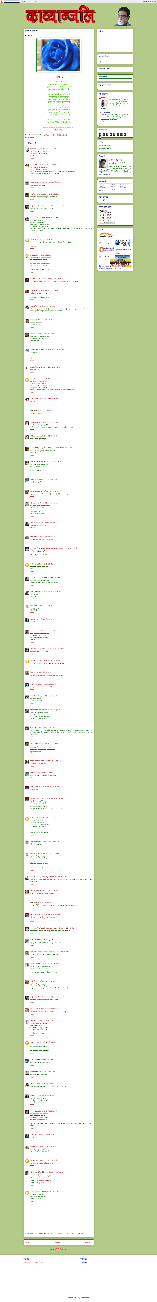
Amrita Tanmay (35, 367)
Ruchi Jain (33, 684)
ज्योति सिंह (33, 981)
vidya (32, 239)
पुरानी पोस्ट (88, 1242)
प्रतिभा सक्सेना (34, 761)
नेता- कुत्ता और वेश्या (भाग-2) (37, 919)
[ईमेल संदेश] (54, 135)
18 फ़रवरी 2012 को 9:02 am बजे (45, 1095)
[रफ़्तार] (117, 253)
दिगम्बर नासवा (34, 1111)
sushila (32, 1095)
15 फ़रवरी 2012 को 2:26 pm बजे (45, 619)
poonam (33, 619)
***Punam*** (34, 290)
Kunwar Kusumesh (36, 461)
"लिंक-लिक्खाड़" (106, 112)
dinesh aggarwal (35, 914)
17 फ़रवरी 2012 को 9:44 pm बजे (48, 1009)
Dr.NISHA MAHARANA (37, 182)
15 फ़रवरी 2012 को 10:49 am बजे (47, 605)
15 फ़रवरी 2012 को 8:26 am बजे (49, 503)
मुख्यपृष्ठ (57, 1242)
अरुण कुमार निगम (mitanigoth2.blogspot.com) (44, 548)
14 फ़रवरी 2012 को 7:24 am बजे (55, 206)
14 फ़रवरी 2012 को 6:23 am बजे (54, 182)
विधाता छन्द (104, 114)
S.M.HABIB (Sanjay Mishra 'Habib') (41, 448)
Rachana (33, 631)
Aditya (32, 255)
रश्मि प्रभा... (33, 149)
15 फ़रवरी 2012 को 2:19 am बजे (50, 422)
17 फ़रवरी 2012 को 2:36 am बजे (50, 963)
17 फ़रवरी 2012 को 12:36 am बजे (60, 951)
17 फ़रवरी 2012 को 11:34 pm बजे (49, 1042)
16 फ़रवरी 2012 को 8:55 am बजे (49, 890)
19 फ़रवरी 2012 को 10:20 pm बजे (47, 1111)
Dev (31, 672)
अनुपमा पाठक (33, 1134)
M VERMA (33, 605)
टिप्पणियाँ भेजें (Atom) (61, 1249)
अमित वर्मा (33, 727)
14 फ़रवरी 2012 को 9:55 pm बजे (55, 349)
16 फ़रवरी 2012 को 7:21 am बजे (50, 853)
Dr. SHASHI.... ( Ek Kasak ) (39, 877)
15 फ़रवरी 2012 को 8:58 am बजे (48, 522)
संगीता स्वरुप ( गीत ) (35, 278)
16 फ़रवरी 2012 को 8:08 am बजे (57, 877)
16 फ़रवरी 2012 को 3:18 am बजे (50, 786)
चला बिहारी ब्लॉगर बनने (36, 194)
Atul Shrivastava (35, 591)
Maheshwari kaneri (36, 436)
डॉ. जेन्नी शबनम (34, 890)
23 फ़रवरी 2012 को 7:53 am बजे (48, 1160)
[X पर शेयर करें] (62, 135)
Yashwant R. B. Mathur (37, 349)
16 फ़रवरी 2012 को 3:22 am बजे (54, 798)
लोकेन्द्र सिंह (33, 306)
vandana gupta (35, 422)
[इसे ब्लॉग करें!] (60, 135)
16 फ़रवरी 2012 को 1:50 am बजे (45, 773)
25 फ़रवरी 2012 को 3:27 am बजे (54, 1172)
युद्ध (110, 99)
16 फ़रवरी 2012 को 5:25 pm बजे (51, 914)
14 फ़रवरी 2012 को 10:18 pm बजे (51, 379)
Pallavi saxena (35, 491)
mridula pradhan (35, 578)
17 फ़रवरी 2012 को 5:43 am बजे (46, 981)
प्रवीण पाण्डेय (33, 320)
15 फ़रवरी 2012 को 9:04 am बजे (46, 536)
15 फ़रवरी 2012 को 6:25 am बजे (48, 479)
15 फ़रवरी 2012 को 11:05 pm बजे (47, 696)
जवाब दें (32, 158)
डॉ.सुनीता (32, 773)
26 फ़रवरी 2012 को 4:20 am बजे (49, 1192)
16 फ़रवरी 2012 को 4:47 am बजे (50, 841)
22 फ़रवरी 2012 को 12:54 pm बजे (47, 1146)
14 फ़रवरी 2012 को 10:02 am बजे (51, 278)
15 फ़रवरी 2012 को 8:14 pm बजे (51, 660)
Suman (32, 334)
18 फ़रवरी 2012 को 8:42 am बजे (44, 1083)
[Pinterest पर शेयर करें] (66, 135)
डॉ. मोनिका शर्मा (34, 503)
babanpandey (34, 218)
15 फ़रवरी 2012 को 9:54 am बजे (51, 578)
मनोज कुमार (33, 536)
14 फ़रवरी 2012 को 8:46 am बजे (44, 239)
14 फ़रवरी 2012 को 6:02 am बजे (47, 149)
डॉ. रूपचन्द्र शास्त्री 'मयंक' (37, 648)
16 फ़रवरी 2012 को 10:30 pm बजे (44, 940)
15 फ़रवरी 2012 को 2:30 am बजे (52, 436)
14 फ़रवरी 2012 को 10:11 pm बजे (50, 367)
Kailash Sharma (35, 963)
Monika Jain (34, 1160)
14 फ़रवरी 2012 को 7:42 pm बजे (47, 320)
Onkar (32, 1060)
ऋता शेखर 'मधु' (34, 1042)
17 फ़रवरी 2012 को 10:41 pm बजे (46, 1020)
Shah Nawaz (34, 1071)
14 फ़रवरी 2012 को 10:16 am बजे (48, 290)
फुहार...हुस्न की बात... (44, 1183)
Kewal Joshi (34, 479)
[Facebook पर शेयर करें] (64, 135)
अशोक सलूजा (34, 564)
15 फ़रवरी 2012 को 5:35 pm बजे (55, 648)
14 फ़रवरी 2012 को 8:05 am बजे (49, 218)
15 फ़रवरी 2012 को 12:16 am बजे (48, 398)
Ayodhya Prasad (35, 660)
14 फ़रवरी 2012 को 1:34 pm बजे (47, 306)
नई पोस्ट (28, 1242)
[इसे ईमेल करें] (58, 135)
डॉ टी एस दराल (34, 522)
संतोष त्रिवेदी (33, 696)
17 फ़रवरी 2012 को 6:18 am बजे (55, 997)
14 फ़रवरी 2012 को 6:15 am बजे (47, 164)
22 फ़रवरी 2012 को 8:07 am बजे (47, 1134)
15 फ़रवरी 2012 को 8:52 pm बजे (42, 672)
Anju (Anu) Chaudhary (37, 206)
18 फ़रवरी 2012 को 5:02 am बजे (44, 1060)
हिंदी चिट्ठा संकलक (104, 266)
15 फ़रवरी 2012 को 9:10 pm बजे (47, 684)
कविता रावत (33, 164)
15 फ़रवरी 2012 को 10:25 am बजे (51, 591)
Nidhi (32, 940)
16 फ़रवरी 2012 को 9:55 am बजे (43, 902)
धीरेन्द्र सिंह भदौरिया (36, 1172)
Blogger (79, 1298)
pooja (32, 1083)
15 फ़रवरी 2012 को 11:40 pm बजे (45, 727)
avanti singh (34, 398)
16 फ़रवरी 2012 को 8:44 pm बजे (68, 928)
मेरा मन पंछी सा (34, 743)
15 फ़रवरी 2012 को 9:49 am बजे (47, 564)
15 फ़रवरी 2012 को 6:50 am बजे (50, 491)
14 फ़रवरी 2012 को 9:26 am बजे (44, 255)
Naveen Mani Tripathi (37, 798)
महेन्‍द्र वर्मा (33, 1020)
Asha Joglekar (35, 1192)
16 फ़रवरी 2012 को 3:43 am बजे (46, 818)
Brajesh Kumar (35, 786)
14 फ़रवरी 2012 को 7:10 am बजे (52, 194)
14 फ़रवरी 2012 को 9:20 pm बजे (45, 334)
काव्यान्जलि (25, 6)
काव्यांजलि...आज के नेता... (46, 1181)
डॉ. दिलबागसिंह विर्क (35, 710)
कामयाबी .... (33, 138)
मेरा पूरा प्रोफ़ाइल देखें (104, 174)
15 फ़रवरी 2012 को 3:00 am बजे (63, 448)
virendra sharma (35, 379)
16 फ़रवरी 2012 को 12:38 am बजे (48, 761)
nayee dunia (34, 1009)
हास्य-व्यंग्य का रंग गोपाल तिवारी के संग (40, 951)
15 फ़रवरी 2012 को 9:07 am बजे (68, 548)
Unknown (33, 818)
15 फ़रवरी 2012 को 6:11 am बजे (53, 461)
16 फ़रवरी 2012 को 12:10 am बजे (48, 743)
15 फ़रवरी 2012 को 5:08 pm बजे (46, 631)
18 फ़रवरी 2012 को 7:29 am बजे (48, 1071)
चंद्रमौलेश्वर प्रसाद (35, 841)
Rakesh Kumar (35, 853)
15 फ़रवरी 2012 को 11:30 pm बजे (51, 710)
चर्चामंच (103, 98)
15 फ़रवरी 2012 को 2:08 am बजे (43, 410)
